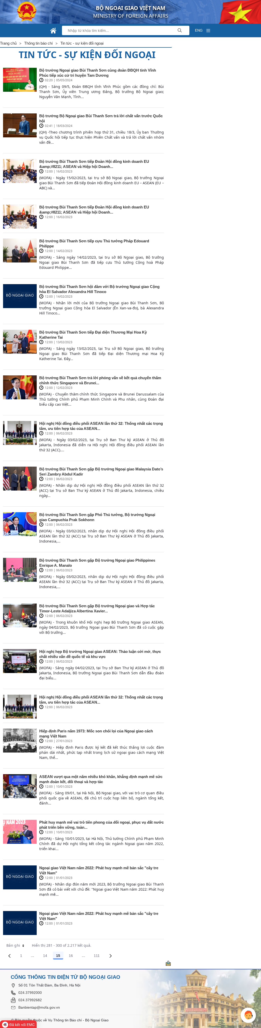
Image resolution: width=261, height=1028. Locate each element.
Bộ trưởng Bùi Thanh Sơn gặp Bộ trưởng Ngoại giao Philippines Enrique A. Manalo (97, 563)
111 (98, 956)
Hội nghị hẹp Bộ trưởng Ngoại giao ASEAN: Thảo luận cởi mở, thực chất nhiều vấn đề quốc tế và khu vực (100, 654)
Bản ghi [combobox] (13, 945)
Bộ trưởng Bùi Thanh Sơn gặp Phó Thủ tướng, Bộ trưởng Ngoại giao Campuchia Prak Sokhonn (97, 517)
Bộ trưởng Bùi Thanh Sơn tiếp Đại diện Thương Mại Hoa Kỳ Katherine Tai (93, 334)
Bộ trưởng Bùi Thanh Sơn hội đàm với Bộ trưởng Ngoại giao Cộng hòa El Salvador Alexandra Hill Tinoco (99, 289)
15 (59, 956)
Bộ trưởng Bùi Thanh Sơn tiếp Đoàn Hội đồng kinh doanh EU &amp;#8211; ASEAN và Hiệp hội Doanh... (94, 164)
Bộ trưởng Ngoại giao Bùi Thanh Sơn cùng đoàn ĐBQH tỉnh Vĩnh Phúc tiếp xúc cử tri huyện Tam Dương (97, 72)
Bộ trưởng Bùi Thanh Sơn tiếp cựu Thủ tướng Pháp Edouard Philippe (94, 243)
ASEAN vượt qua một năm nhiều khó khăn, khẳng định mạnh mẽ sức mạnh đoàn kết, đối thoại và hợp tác (100, 779)
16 (72, 956)
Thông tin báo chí (38, 43)
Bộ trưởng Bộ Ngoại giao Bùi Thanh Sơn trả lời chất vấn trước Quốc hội (101, 118)
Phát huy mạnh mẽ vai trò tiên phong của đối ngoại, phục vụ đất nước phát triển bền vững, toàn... (101, 824)
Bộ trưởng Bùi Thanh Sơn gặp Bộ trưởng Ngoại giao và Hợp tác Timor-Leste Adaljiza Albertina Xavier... (97, 608)
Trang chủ (8, 43)
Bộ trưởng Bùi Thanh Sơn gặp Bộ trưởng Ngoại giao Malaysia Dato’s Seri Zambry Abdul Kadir (101, 471)
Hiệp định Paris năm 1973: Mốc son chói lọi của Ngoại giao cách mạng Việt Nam (96, 733)
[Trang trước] (9, 956)
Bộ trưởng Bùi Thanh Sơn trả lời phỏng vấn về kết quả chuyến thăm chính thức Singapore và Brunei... (100, 380)
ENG (199, 30)
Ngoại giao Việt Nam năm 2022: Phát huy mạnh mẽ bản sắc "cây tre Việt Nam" (98, 870)
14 (47, 956)
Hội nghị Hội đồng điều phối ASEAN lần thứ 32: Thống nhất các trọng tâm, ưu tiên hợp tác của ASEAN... (101, 426)
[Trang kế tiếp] (110, 956)
